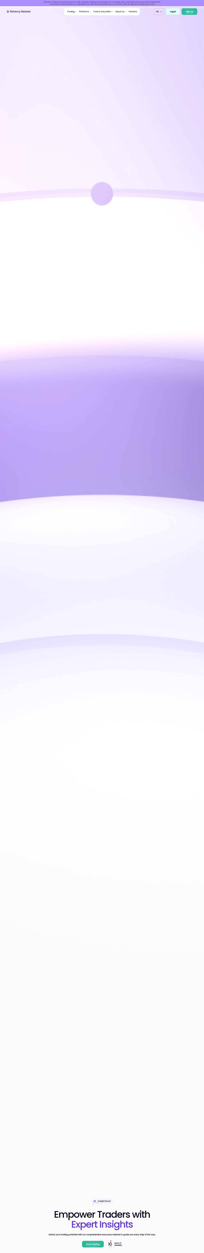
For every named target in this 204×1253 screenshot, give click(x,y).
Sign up (189, 11)
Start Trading (93, 1244)
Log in (173, 11)
